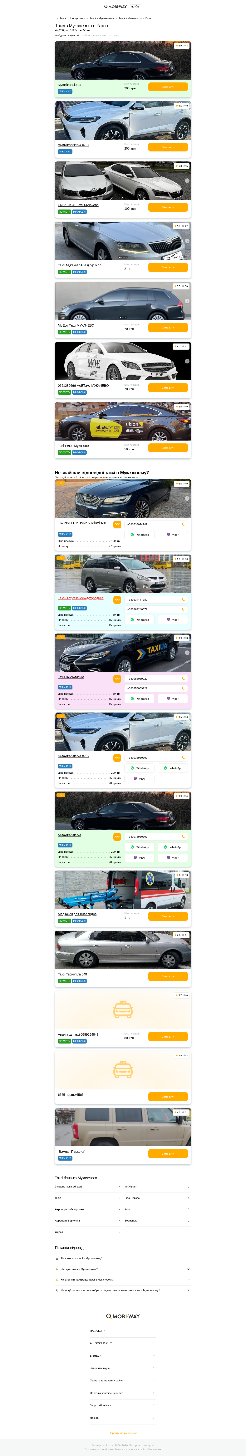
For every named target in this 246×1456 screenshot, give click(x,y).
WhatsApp (142, 534)
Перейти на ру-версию (123, 1432)
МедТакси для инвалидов (77, 914)
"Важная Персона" (71, 1151)
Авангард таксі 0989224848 (78, 1034)
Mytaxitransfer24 (69, 85)
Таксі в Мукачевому (102, 18)
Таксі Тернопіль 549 (72, 974)
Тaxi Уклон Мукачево (73, 446)
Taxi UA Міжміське (71, 677)
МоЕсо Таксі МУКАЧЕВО (76, 325)
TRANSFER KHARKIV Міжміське (82, 523)
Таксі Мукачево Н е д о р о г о (79, 265)
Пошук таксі (77, 18)
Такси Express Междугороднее (81, 598)
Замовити (168, 86)
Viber (175, 534)
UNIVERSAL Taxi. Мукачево (78, 205)
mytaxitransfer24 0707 (73, 145)
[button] (122, 197)
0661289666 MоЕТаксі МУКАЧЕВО (83, 385)
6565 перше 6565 (70, 1095)
